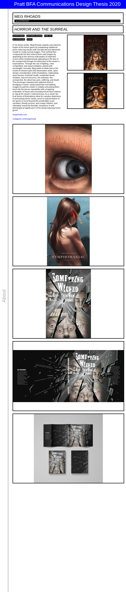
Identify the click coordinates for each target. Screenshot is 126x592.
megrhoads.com (20, 114)
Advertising (18, 36)
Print (29, 39)
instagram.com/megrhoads (24, 119)
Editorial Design (34, 36)
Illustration (18, 39)
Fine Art (48, 36)
